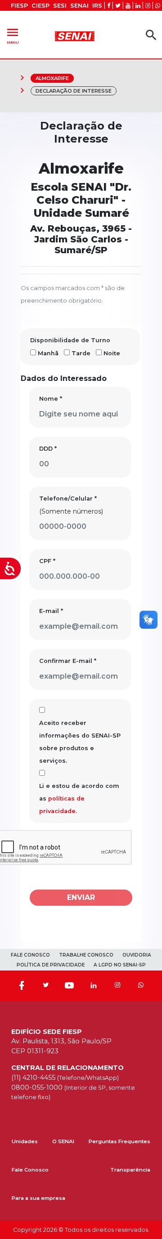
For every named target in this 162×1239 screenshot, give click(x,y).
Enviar (81, 897)
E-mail (51, 611)
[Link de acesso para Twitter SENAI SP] (118, 5)
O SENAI (63, 1141)
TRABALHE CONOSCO (86, 955)
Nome (50, 398)
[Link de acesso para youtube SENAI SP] (128, 5)
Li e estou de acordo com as (79, 798)
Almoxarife (52, 78)
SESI (60, 5)
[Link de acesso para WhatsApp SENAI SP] (157, 5)
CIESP (41, 5)
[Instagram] (117, 986)
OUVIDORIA (136, 955)
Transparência (130, 1170)
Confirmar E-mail (67, 661)
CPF (47, 561)
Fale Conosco (30, 1170)
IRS (97, 5)
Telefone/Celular (68, 498)
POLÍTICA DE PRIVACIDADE (51, 965)
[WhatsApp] (141, 986)
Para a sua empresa (38, 1198)
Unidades (25, 1141)
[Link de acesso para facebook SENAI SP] (108, 5)
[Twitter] (45, 986)
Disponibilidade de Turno (70, 340)
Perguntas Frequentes (119, 1141)
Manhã (48, 353)
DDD (48, 448)
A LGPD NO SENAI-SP (120, 965)
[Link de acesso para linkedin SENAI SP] (137, 5)
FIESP (19, 5)
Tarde (81, 353)
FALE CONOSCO (30, 955)
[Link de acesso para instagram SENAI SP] (147, 5)
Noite (112, 353)
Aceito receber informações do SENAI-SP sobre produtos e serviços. (80, 742)
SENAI (79, 5)
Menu (12, 35)
